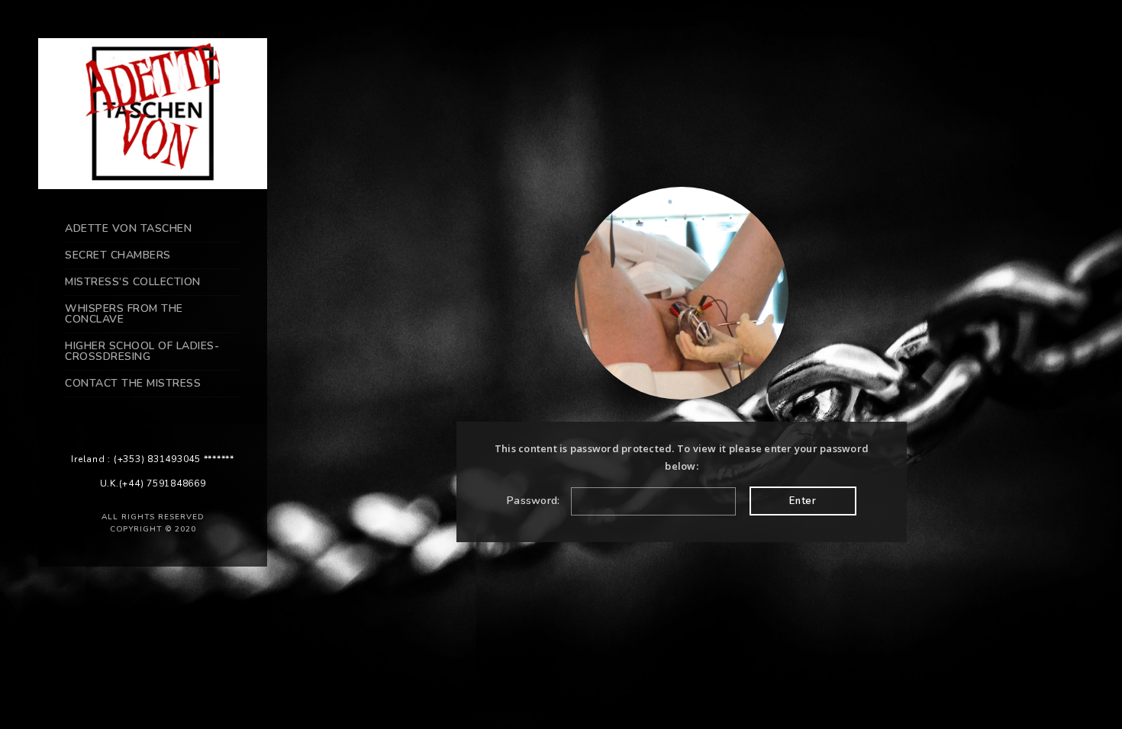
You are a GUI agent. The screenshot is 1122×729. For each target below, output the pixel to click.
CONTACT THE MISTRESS (133, 383)
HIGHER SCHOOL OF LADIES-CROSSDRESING (142, 351)
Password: (535, 500)
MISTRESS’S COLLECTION (133, 282)
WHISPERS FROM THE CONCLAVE (124, 313)
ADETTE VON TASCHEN (128, 228)
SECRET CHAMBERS (118, 255)
